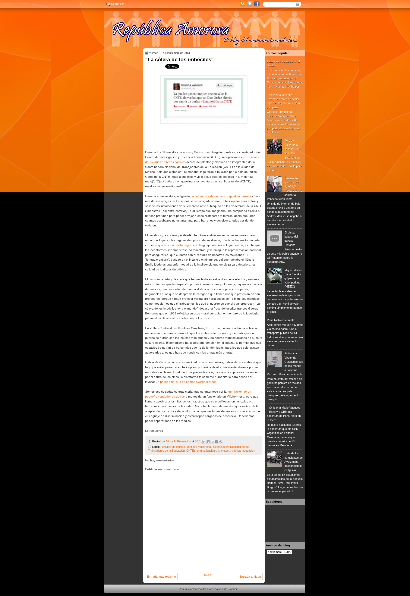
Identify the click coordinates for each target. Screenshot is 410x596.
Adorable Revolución (178, 441)
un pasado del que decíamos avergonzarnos (186, 381)
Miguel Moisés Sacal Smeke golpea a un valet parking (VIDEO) (293, 278)
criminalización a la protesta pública (218, 450)
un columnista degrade (179, 245)
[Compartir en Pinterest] (221, 442)
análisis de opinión (173, 446)
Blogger (232, 589)
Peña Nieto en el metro (281, 320)
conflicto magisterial (199, 446)
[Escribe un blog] (208, 442)
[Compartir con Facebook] (217, 442)
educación (248, 450)
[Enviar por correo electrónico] (204, 442)
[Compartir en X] (213, 442)
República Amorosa (190, 589)
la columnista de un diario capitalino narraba (221, 196)
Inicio (207, 575)
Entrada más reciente (161, 576)
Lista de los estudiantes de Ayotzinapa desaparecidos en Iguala (293, 461)
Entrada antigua (250, 576)
